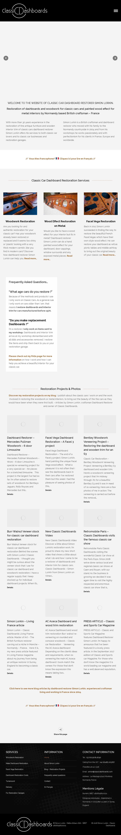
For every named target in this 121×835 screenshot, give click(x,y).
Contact (47, 781)
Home (46, 757)
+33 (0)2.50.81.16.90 (93, 757)
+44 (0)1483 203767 (107, 762)
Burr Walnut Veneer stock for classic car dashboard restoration (23, 535)
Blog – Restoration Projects (54, 769)
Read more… (30, 258)
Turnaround (10, 781)
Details (10, 494)
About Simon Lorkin (51, 763)
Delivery (9, 787)
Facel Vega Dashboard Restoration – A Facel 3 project (59, 441)
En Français (48, 787)
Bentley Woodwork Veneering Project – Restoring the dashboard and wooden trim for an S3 (99, 445)
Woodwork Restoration (20, 221)
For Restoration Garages (15, 793)
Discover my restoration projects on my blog (32, 395)
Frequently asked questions (54, 775)
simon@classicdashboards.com (100, 772)
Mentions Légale (93, 788)
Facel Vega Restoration (100, 221)
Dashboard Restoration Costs (17, 775)
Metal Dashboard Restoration (17, 763)
